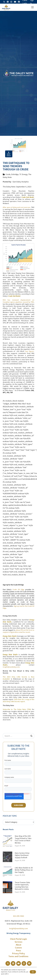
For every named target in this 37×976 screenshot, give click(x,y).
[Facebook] (19, 2)
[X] (4, 2)
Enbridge (14, 174)
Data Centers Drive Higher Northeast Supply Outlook (22, 855)
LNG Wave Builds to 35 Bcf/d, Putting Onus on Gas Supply (24, 870)
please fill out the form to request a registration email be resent (18, 631)
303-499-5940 (18, 916)
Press (18, 950)
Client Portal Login (18, 939)
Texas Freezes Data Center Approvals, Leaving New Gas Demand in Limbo (22, 885)
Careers (18, 947)
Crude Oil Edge (18, 590)
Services (18, 942)
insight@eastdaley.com (11, 667)
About (18, 944)
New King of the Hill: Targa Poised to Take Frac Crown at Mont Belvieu (23, 839)
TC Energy (23, 174)
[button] (32, 7)
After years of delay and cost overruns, (17, 207)
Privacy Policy (18, 953)
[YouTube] (15, 2)
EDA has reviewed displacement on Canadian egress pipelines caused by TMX (18, 301)
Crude (8, 174)
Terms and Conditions (18, 956)
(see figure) (29, 351)
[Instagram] (11, 2)
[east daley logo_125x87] (6, 7)
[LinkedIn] (8, 2)
